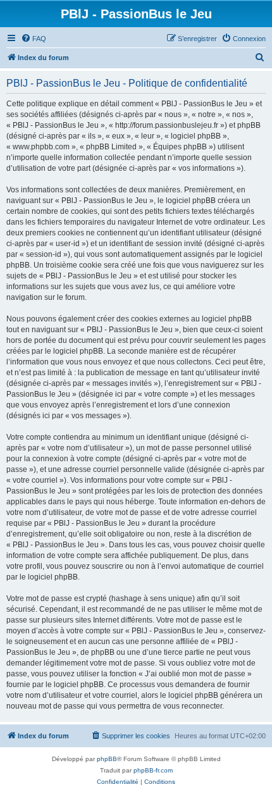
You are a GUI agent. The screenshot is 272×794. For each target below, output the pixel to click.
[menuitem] (33, 38)
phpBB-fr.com (153, 770)
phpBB (107, 758)
